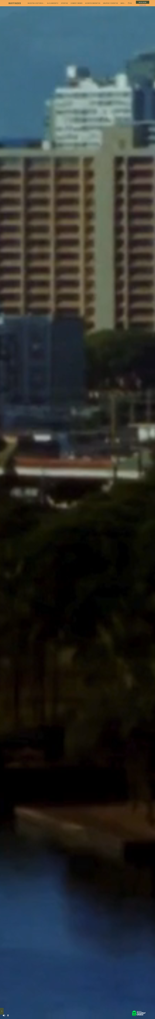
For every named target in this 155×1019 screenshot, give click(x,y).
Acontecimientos (92, 3)
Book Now (142, 2)
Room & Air (142, 5)
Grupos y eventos (110, 3)
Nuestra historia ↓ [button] (36, 3)
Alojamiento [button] (52, 3)
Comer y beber (76, 3)
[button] (2, 1011)
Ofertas (64, 3)
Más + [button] (123, 3)
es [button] (131, 3)
